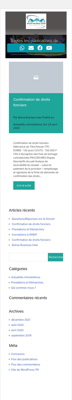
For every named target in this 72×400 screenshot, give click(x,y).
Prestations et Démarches (28, 229)
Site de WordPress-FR (25, 369)
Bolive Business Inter (25, 245)
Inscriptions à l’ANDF (24, 234)
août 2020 (17, 325)
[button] (36, 35)
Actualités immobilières (27, 124)
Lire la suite (24, 185)
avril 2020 (17, 330)
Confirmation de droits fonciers (31, 224)
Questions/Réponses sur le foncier (33, 218)
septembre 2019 (21, 335)
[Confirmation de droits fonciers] (36, 77)
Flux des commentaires (25, 364)
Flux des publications (24, 359)
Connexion (18, 354)
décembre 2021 (20, 319)
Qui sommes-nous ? (23, 287)
